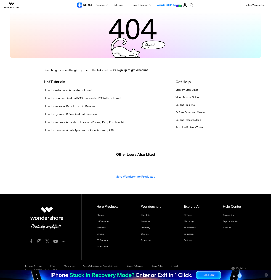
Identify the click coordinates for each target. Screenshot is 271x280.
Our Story (145, 227)
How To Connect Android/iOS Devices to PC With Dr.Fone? (82, 98)
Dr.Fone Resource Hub (188, 119)
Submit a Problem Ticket (189, 127)
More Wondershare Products (134, 176)
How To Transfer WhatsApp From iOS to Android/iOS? (79, 130)
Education (146, 240)
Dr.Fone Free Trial (185, 104)
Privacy (53, 266)
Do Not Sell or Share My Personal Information (101, 266)
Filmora (100, 215)
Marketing (189, 221)
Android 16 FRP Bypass (168, 5)
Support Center (230, 221)
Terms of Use (69, 266)
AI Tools (187, 215)
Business (188, 240)
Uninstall (174, 266)
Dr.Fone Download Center (190, 112)
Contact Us (228, 215)
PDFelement (102, 240)
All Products (102, 246)
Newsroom (146, 221)
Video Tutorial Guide (187, 97)
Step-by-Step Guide (186, 89)
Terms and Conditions (33, 266)
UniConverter (103, 221)
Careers (145, 234)
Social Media (190, 227)
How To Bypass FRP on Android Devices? (70, 114)
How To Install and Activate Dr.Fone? (68, 90)
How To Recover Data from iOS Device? (69, 106)
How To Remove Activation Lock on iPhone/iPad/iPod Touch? (84, 122)
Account (227, 227)
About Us (145, 215)
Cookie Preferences (135, 266)
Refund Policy (157, 266)
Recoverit (101, 227)
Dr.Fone (100, 234)
